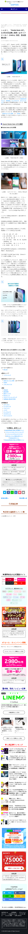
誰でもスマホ (14, 603)
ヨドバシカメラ (8, 415)
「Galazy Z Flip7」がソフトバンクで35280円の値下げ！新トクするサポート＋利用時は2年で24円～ (17, 759)
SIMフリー (4, 484)
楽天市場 (6, 391)
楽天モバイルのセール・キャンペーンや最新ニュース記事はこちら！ (13, 681)
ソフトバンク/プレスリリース (14, 434)
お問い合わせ (18, 915)
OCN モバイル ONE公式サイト (14, 436)
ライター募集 (8, 915)
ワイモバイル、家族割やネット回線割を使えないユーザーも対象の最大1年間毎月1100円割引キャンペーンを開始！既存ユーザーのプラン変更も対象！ (13, 634)
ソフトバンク (7, 375)
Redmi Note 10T (21, 481)
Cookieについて (13, 914)
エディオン (7, 404)
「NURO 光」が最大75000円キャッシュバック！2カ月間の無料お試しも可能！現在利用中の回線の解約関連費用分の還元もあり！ (14, 877)
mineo (20, 594)
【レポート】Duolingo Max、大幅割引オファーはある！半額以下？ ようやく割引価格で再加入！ (18, 750)
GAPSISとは (4, 912)
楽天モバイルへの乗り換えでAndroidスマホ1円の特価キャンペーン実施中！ (13, 468)
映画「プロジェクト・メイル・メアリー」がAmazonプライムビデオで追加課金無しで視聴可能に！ (17, 766)
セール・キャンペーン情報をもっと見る (14, 651)
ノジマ (5, 410)
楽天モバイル (21, 579)
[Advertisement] (14, 19)
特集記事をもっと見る (14, 712)
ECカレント (7, 395)
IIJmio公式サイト (14, 438)
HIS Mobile (15, 597)
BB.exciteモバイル (16, 600)
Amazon (8, 100)
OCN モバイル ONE (7, 113)
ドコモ (9, 579)
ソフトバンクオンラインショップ (14, 432)
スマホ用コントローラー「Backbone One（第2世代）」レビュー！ (7, 730)
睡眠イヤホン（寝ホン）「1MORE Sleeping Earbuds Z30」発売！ (16, 800)
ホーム (2, 24)
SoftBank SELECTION (10, 399)
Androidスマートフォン (9, 481)
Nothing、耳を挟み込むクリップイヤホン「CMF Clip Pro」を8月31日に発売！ (17, 784)
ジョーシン (7, 408)
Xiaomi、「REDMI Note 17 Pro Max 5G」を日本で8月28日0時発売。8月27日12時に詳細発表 (17, 807)
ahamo (4, 591)
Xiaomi (11, 484)
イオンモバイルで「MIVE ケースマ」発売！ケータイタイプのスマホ (17, 822)
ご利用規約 (13, 912)
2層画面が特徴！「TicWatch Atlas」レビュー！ (20, 729)
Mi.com (5, 369)
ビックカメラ (15, 100)
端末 (6, 24)
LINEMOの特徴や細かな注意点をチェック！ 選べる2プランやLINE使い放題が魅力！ (13, 705)
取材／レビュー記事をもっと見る (14, 738)
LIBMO (8, 600)
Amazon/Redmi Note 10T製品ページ (14, 440)
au (21, 583)
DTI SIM (22, 597)
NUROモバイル (7, 597)
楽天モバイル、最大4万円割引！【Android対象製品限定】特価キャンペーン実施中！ (13, 472)
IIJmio (18, 113)
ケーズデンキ (7, 406)
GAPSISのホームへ (21, 907)
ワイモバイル (17, 591)
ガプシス (14, 9)
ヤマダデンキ (7, 414)
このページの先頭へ (8, 907)
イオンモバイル (8, 384)
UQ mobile (8, 594)
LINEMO (10, 591)
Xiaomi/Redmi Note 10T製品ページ (14, 430)
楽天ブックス (7, 393)
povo (24, 591)
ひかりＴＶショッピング (10, 397)
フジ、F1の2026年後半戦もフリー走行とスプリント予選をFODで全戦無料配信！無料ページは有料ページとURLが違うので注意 (18, 792)
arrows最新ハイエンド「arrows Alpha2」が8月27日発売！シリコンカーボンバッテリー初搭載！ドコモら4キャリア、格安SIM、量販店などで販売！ (18, 775)
